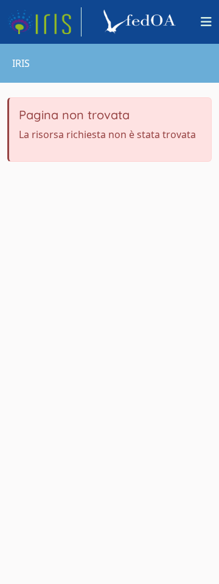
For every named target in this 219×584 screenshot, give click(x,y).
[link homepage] (44, 21)
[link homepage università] (141, 21)
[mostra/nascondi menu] (206, 22)
